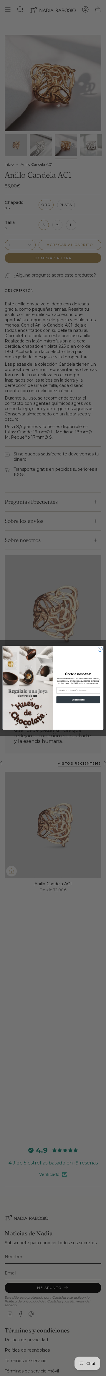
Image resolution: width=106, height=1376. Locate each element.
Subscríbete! (78, 700)
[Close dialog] (100, 649)
